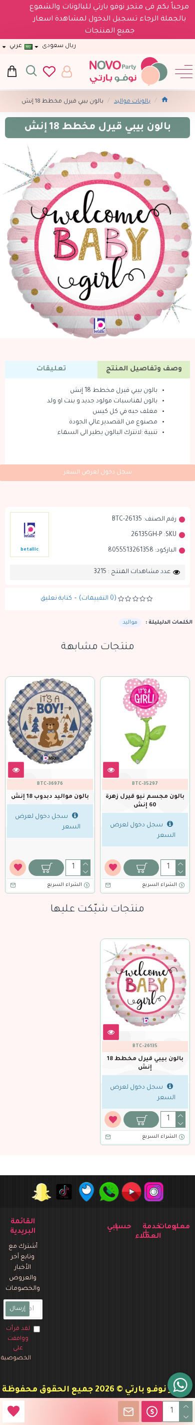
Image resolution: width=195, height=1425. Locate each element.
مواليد (130, 623)
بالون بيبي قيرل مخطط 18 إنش (145, 1063)
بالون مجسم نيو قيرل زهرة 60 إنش (145, 801)
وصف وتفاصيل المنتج (144, 369)
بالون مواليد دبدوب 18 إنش (50, 797)
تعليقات (51, 369)
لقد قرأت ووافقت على (17, 1344)
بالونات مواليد (132, 102)
